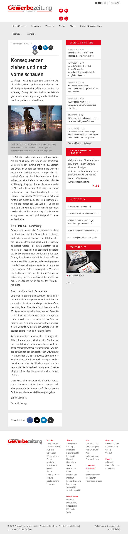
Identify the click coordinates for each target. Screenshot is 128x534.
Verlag (108, 450)
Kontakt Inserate (93, 475)
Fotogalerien (71, 506)
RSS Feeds (70, 509)
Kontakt (108, 459)
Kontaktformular (112, 465)
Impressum (109, 468)
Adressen (109, 462)
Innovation (51, 484)
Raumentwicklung (73, 481)
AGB (87, 472)
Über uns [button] (16, 34)
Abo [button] (72, 26)
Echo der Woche (53, 475)
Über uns (109, 440)
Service (49, 468)
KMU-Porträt (52, 465)
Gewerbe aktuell (53, 447)
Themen (69, 440)
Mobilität (70, 478)
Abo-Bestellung (92, 444)
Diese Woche (52, 444)
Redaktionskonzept (94, 481)
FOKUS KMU (71, 503)
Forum (49, 472)
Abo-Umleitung (92, 450)
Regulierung (71, 484)
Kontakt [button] (30, 34)
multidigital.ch (114, 529)
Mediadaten (91, 478)
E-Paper (62, 26)
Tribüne (50, 478)
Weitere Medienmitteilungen (80, 143)
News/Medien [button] (18, 26)
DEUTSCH (100, 3)
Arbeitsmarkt (71, 444)
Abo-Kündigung (92, 447)
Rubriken (50, 440)
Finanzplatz (71, 468)
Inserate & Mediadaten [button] (90, 26)
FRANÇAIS (114, 3)
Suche (68, 512)
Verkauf (108, 453)
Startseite (70, 500)
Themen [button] (49, 26)
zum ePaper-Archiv (76, 276)
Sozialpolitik (71, 487)
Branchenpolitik (72, 453)
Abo (87, 440)
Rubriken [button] (35, 26)
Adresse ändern (92, 459)
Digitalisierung (53, 481)
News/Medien (72, 497)
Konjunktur (51, 462)
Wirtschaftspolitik (73, 490)
